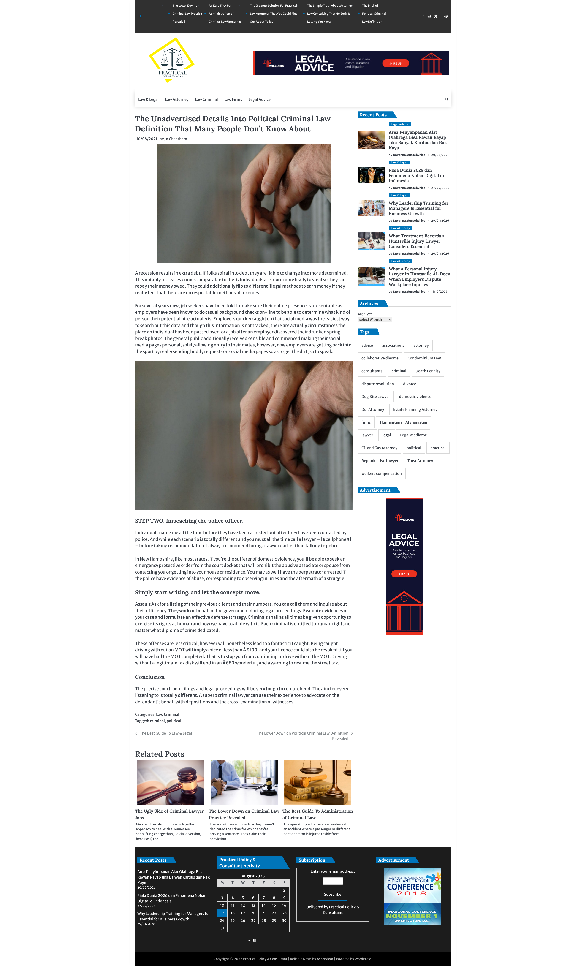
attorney (421, 345)
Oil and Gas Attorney (379, 448)
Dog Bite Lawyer (375, 396)
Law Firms (233, 99)
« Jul (251, 940)
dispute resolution (377, 383)
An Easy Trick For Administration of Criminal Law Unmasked (225, 13)
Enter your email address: (332, 892)
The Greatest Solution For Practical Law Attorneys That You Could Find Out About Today (274, 13)
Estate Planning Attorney (415, 409)
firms (366, 422)
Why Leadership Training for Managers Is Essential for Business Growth (418, 208)
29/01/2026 (440, 220)
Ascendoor (325, 959)
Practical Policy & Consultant (265, 959)
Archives (365, 314)
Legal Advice (260, 99)
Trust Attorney (420, 460)
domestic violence (415, 396)
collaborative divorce (380, 358)
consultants (372, 371)
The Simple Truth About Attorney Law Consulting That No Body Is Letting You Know (330, 13)
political (174, 720)
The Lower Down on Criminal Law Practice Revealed (187, 13)
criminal (157, 720)
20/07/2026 (440, 155)
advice (367, 345)
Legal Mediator (413, 435)
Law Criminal (206, 99)
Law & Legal (148, 99)
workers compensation (381, 473)
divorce (409, 383)
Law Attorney (177, 99)
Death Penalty (427, 371)
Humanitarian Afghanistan (403, 422)
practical (438, 448)
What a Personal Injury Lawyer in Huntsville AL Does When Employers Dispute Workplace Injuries (419, 276)
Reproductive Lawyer (379, 460)
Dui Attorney (372, 409)
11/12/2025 (439, 291)
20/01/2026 (440, 253)
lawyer (367, 435)
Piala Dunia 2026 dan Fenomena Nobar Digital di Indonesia (416, 175)
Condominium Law (424, 358)
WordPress (363, 959)
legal (386, 435)
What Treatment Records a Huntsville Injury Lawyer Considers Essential (417, 241)
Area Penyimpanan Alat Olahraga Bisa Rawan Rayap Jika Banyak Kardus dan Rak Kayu (418, 140)
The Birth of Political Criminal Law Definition (374, 13)
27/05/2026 (440, 188)
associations (393, 345)
